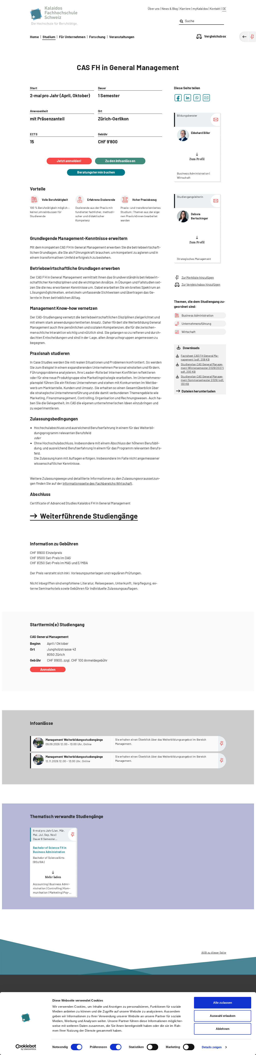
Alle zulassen (222, 1002)
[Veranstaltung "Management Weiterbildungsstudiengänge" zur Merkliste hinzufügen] (222, 743)
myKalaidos (200, 8)
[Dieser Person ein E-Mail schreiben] (215, 119)
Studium (49, 37)
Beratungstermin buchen (96, 172)
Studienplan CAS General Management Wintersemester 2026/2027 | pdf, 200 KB (202, 368)
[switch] (115, 1047)
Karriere (185, 8)
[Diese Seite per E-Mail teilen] (206, 98)
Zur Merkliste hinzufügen (198, 277)
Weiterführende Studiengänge (89, 515)
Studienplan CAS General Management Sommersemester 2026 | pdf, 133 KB (202, 380)
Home (34, 37)
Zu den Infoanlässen (120, 161)
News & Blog (170, 8)
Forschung (97, 37)
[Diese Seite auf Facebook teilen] (178, 98)
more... (197, 147)
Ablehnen (222, 1028)
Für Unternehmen (72, 37)
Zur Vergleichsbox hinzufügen (201, 284)
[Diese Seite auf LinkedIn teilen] (187, 98)
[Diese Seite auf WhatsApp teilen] (197, 98)
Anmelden (47, 669)
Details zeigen (212, 1047)
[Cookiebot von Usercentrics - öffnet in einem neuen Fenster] (25, 1047)
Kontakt (215, 8)
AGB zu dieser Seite (213, 952)
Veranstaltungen (121, 37)
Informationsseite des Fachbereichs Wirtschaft (97, 483)
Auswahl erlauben (222, 1015)
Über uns (153, 8)
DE (224, 8)
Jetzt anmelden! (69, 161)
